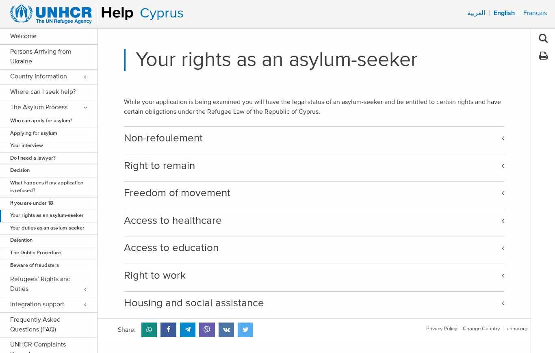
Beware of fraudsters (34, 265)
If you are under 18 (31, 203)
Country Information (38, 76)
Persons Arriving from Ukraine (40, 56)
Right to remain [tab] (159, 165)
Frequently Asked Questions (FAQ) (35, 324)
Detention (21, 240)
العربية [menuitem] (476, 13)
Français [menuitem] (535, 13)
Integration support (37, 304)
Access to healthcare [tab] (173, 220)
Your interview (26, 145)
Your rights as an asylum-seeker (47, 215)
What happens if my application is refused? (46, 186)
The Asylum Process (38, 107)
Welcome (23, 36)
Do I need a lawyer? (33, 158)
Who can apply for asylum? (41, 120)
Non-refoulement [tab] (163, 138)
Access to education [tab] (171, 248)
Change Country (481, 328)
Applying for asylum (33, 133)
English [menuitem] (504, 13)
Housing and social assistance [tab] (194, 303)
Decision (20, 170)
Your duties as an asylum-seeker (47, 228)
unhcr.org (517, 328)
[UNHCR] (68, 14)
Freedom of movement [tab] (177, 193)
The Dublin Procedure (35, 253)
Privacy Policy (441, 328)
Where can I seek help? (43, 92)
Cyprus (162, 13)
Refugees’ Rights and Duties (40, 284)
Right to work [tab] (155, 275)
